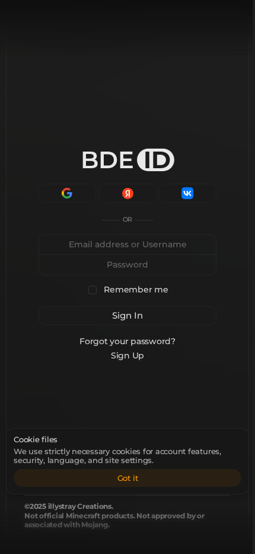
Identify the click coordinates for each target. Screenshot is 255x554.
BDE (126, 159)
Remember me (136, 290)
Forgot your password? (127, 341)
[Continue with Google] (67, 193)
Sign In (127, 315)
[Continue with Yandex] (128, 193)
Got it (127, 478)
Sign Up (127, 355)
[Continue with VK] (187, 193)
